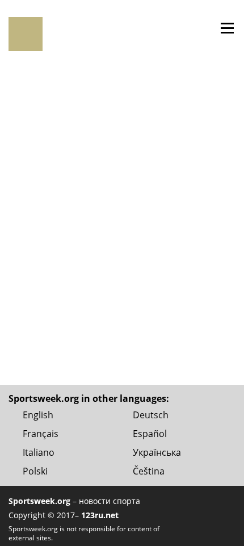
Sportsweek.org (39, 500)
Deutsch (151, 415)
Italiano (38, 452)
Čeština (149, 471)
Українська (157, 452)
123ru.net (100, 515)
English (38, 415)
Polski (35, 471)
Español (150, 433)
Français (40, 433)
